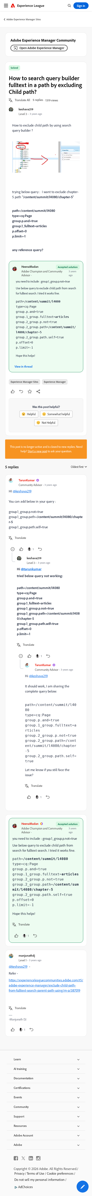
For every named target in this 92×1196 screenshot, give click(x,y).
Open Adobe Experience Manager (41, 48)
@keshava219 (22, 491)
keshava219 (26, 109)
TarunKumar (27, 480)
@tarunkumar (31, 569)
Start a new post (37, 451)
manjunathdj (27, 955)
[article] (46, 515)
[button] (22, 100)
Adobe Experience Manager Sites (23, 19)
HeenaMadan (30, 266)
